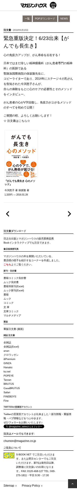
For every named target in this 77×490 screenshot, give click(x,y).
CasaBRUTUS (12, 388)
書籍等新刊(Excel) (14, 286)
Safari (7, 392)
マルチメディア (12, 315)
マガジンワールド (38, 5)
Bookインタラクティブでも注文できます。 (28, 242)
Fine (6, 400)
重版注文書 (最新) (14, 329)
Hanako (8, 367)
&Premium (9, 359)
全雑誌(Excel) (11, 346)
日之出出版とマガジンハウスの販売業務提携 (29, 238)
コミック (9, 302)
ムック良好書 (11, 282)
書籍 (6, 294)
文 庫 (6, 307)
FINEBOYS (10, 396)
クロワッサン (11, 354)
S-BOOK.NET (24, 454)
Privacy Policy (31, 485)
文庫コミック (11, 311)
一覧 (27, 18)
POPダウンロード (45, 18)
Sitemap (9, 485)
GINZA (7, 363)
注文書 (7, 30)
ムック (7, 298)
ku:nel (7, 371)
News (64, 18)
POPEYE (9, 375)
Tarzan (7, 379)
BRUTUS (9, 383)
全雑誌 (7, 342)
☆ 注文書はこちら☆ (17, 120)
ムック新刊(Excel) (14, 290)
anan (6, 350)
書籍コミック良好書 (15, 278)
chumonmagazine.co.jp (20, 440)
